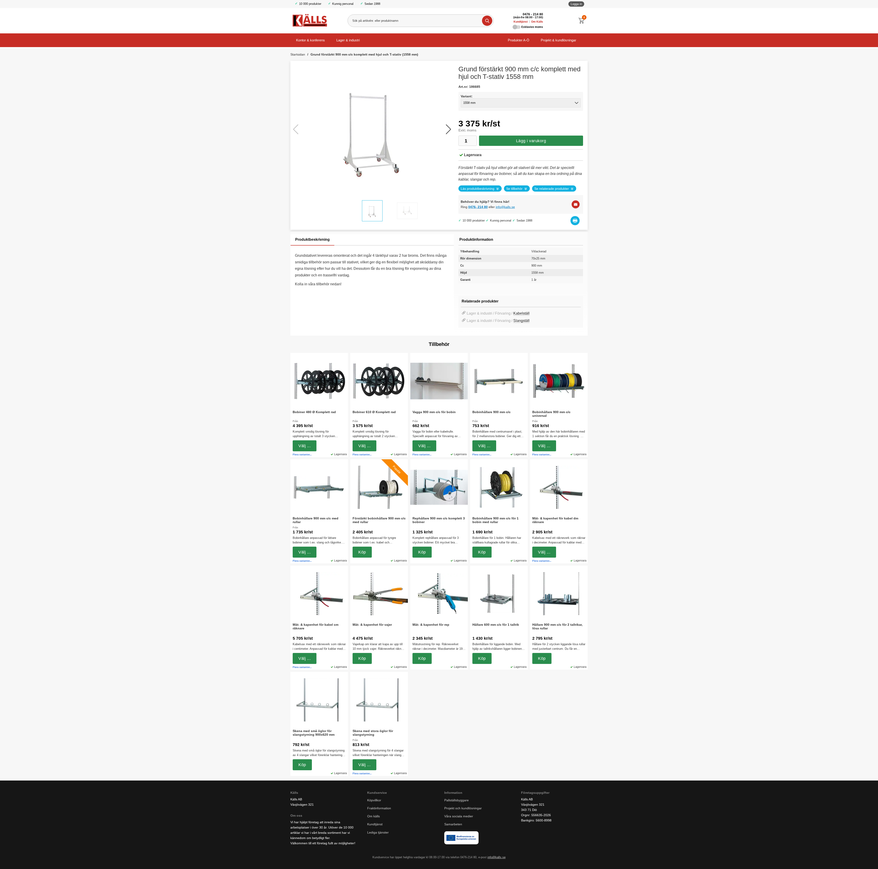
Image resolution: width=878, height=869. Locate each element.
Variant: (467, 96)
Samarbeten (453, 824)
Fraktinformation (379, 808)
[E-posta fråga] (576, 204)
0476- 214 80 (478, 207)
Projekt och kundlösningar (463, 808)
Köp (362, 552)
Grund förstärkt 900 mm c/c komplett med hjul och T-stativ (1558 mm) (364, 54)
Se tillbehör (514, 188)
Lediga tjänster (378, 832)
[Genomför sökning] (487, 21)
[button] (448, 129)
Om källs (373, 816)
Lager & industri (348, 40)
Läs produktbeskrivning (477, 188)
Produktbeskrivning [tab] (312, 239)
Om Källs (537, 21)
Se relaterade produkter (551, 188)
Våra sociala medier (458, 816)
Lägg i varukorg (531, 141)
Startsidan (297, 54)
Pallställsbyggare (456, 800)
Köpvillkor (374, 800)
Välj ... (304, 446)
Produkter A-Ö (518, 40)
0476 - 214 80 (533, 14)
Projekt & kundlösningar (558, 40)
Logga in (576, 4)
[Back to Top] (850, 858)
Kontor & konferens (310, 40)
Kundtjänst (521, 21)
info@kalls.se (505, 207)
